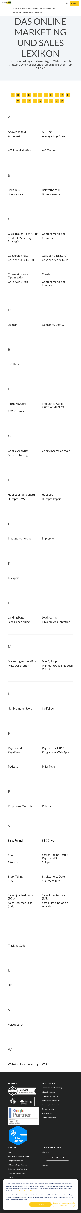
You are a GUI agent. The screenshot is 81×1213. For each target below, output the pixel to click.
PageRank (14, 752)
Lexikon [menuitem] (10, 1177)
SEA (10, 881)
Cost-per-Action (52, 260)
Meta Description (18, 665)
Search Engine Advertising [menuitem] (51, 1100)
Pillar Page (48, 766)
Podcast (13, 766)
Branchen (17, 13)
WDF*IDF (48, 1064)
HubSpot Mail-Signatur (22, 494)
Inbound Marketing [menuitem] (48, 1092)
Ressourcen (28, 13)
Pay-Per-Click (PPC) (54, 748)
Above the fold (17, 131)
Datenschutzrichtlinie (25, 1191)
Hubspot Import (51, 499)
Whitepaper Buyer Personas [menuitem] (17, 1165)
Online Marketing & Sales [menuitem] (16, 1173)
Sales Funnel (15, 840)
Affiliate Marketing (19, 150)
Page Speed (15, 748)
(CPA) (65, 260)
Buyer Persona (51, 194)
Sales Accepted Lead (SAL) (54, 896)
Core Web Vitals (18, 281)
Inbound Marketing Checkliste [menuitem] (18, 1156)
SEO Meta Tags (51, 881)
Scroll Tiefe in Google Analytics (55, 904)
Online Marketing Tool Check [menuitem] (18, 1169)
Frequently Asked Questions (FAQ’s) (53, 405)
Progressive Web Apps (55, 752)
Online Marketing (47, 8)
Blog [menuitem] (9, 1152)
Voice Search (16, 1024)
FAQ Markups (16, 411)
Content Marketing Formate (53, 283)
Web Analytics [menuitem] (47, 1113)
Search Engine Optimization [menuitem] (51, 1105)
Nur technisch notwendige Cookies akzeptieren (63, 1204)
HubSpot (16, 8)
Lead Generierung (19, 621)
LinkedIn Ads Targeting (56, 621)
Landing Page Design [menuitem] (49, 1117)
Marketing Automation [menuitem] (50, 1096)
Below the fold (51, 190)
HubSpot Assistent (29, 8)
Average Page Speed (54, 136)
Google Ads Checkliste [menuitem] (15, 1161)
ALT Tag (47, 131)
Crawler (47, 274)
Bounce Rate (15, 194)
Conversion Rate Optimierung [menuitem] (52, 1088)
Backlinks (14, 190)
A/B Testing (49, 150)
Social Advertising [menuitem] (48, 1109)
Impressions (49, 538)
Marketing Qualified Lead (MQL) (57, 667)
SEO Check (48, 840)
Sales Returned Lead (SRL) (20, 904)
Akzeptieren (40, 1204)
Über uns (38, 13)
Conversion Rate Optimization (18, 275)
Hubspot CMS (16, 499)
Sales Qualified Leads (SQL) (20, 896)
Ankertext (14, 136)
